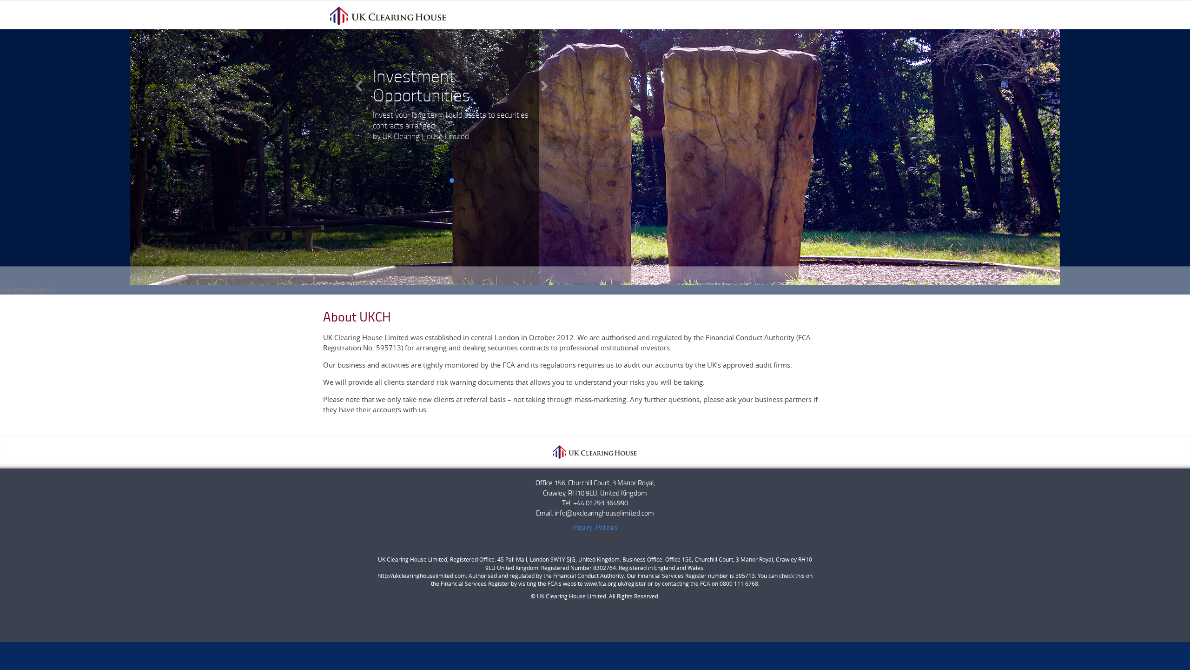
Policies (607, 527)
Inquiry (582, 527)
